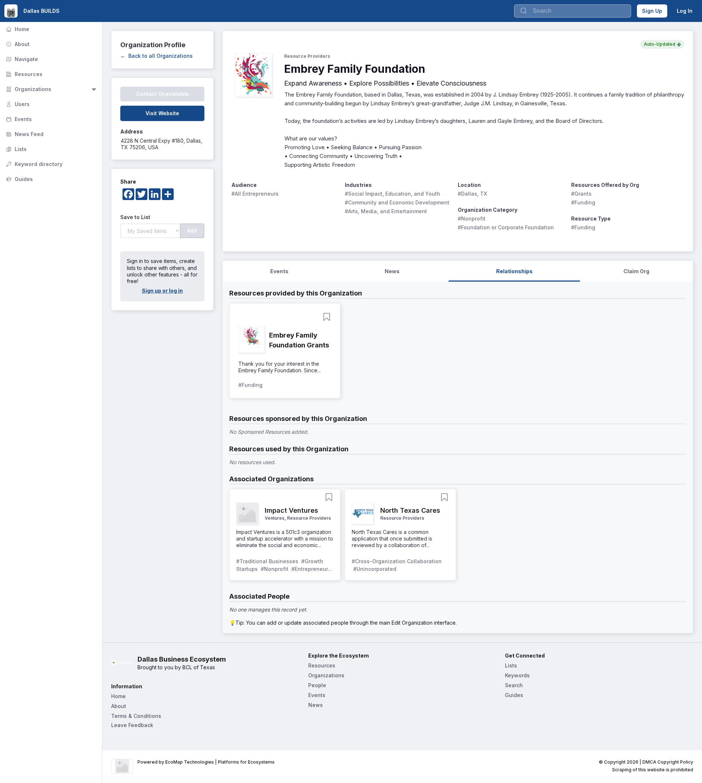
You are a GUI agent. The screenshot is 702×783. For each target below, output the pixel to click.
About (17, 44)
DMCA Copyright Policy (667, 762)
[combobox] (572, 11)
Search (514, 685)
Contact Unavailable (162, 94)
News (315, 705)
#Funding (583, 202)
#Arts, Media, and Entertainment (386, 211)
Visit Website (162, 113)
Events (18, 119)
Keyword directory (33, 164)
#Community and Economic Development (397, 202)
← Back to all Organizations (156, 56)
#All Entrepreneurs (255, 194)
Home (16, 29)
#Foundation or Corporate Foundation (506, 227)
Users (17, 104)
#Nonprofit (472, 218)
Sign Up (652, 11)
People (317, 685)
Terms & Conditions (136, 716)
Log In (684, 11)
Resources (23, 74)
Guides (18, 179)
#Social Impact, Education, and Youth (392, 194)
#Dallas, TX (472, 194)
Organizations (27, 89)
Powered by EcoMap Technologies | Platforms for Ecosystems (206, 762)
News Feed (24, 134)
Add (192, 230)
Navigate (21, 59)
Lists (15, 149)
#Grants (581, 194)
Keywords (517, 675)
